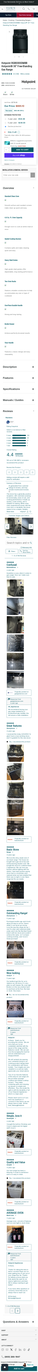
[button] (2, 9)
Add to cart (19, 1368)
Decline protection (14, 126)
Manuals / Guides (13, 400)
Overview (8, 188)
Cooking (11, 20)
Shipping (6, 163)
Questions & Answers (16, 1321)
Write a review (24, 74)
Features (8, 377)
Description (10, 366)
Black (5, 94)
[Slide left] (15, 57)
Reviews (8, 411)
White (12, 94)
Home (5, 20)
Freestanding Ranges (23, 20)
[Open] (4, 1367)
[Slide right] (23, 57)
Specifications (11, 389)
